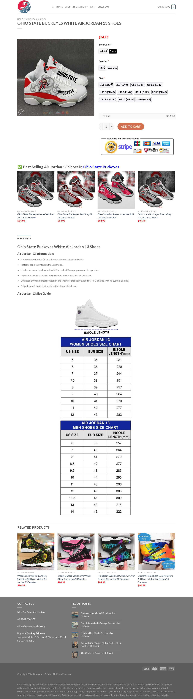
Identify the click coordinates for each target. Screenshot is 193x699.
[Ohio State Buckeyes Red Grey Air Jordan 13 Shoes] (76, 190)
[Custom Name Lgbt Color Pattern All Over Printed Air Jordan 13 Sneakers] (156, 551)
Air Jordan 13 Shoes (36, 19)
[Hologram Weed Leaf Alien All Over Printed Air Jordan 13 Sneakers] (116, 551)
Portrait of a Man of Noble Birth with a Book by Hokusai (101, 644)
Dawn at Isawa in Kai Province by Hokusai (98, 614)
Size (101, 78)
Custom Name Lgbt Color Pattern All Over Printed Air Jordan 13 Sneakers (155, 578)
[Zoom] (21, 112)
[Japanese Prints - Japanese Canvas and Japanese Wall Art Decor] (32, 7)
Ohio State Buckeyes (101, 167)
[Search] (53, 7)
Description (24, 238)
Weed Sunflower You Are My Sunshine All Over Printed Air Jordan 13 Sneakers (32, 578)
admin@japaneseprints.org (31, 626)
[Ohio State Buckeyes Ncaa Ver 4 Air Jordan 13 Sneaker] (116, 190)
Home (59, 7)
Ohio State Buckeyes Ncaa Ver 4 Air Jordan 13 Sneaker (116, 216)
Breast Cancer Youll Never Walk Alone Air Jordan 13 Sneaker (74, 577)
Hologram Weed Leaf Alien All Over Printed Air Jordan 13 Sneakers (116, 577)
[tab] (24, 239)
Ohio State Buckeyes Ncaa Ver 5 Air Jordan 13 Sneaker (35, 216)
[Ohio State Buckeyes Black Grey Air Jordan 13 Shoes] (156, 190)
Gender (104, 61)
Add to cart (131, 126)
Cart (93, 7)
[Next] (174, 199)
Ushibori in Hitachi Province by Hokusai (97, 634)
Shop (67, 7)
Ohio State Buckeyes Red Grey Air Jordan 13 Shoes (75, 216)
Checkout (103, 7)
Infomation (79, 7)
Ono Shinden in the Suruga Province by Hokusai (100, 624)
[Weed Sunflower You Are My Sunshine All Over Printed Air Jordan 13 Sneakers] (36, 551)
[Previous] (17, 199)
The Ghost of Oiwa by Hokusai (97, 653)
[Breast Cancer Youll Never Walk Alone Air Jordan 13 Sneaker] (76, 551)
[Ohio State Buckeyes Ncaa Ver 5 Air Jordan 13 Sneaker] (36, 190)
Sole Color (105, 44)
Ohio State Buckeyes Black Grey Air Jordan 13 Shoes (154, 216)
